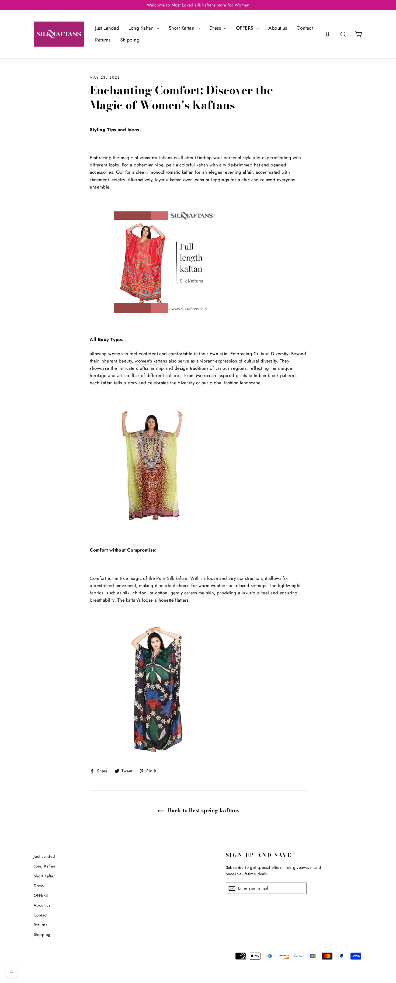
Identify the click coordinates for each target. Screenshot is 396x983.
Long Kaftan (141, 28)
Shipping (129, 39)
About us (277, 28)
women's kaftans (156, 157)
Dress (216, 28)
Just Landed (107, 28)
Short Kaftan (182, 28)
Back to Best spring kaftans (202, 810)
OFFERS (245, 28)
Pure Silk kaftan (171, 578)
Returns (102, 39)
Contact (305, 28)
